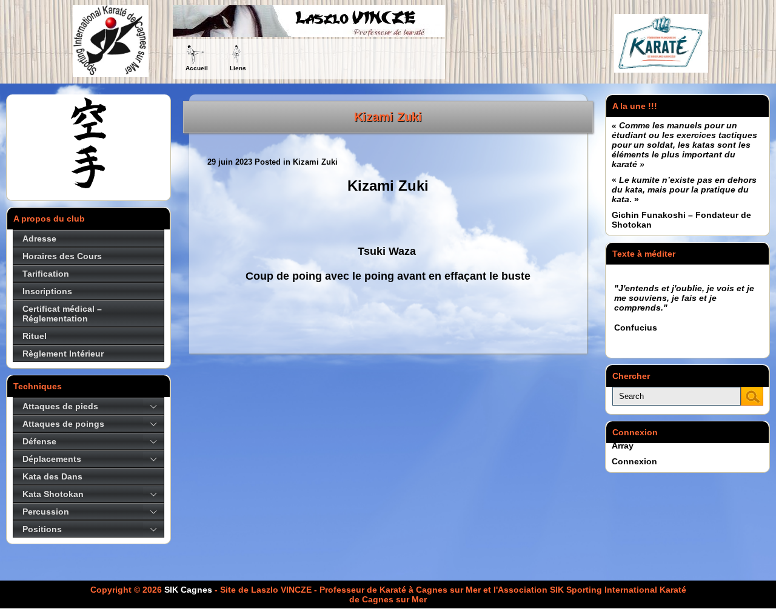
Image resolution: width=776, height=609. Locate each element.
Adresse (39, 238)
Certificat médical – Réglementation (62, 313)
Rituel (34, 336)
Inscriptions (47, 291)
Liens (238, 68)
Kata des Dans (52, 476)
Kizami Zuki (388, 116)
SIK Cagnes (188, 589)
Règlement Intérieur (63, 353)
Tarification (45, 273)
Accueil (197, 68)
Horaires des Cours (62, 256)
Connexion (634, 461)
